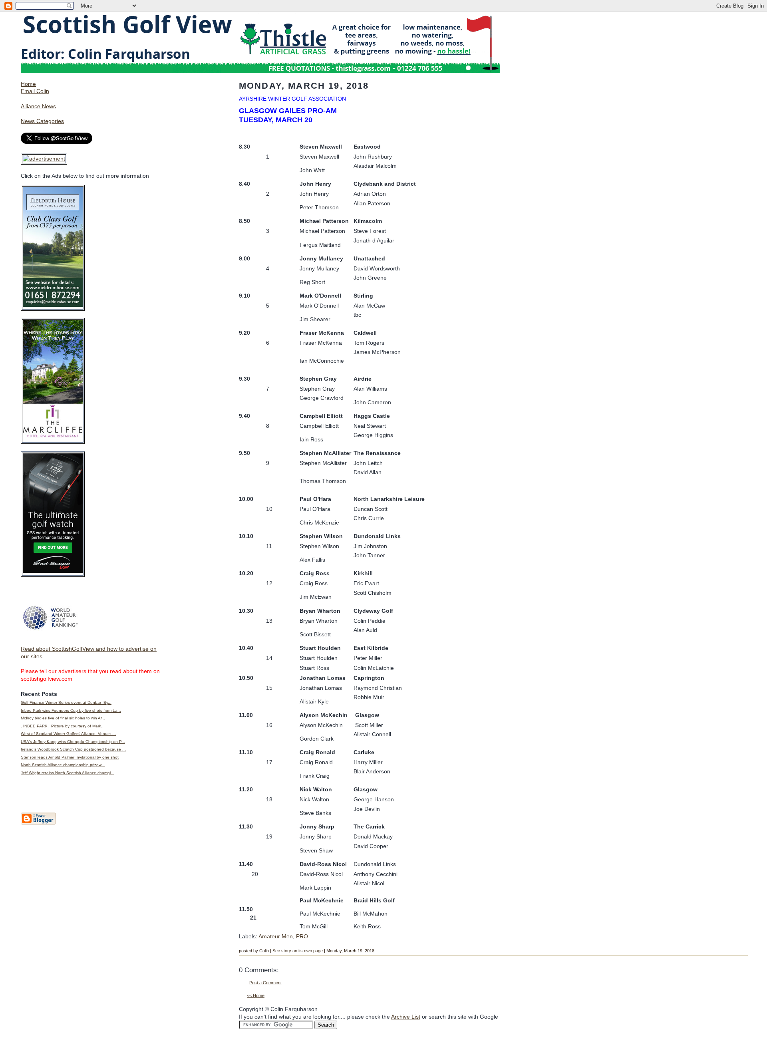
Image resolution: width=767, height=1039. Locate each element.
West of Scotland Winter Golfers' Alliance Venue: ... (68, 733)
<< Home (255, 995)
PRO (302, 936)
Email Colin (35, 91)
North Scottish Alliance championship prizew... (63, 765)
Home (28, 84)
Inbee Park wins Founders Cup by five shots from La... (71, 710)
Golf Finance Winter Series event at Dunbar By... (66, 702)
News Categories (42, 121)
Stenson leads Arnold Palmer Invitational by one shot (70, 757)
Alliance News (38, 106)
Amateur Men (275, 936)
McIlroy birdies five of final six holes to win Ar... (63, 718)
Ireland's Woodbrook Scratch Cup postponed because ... (73, 749)
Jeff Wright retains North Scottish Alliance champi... (67, 773)
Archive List (405, 1016)
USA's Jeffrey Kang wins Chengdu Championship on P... (73, 741)
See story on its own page (298, 950)
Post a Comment (265, 982)
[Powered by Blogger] (38, 823)
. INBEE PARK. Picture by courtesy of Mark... (63, 726)
